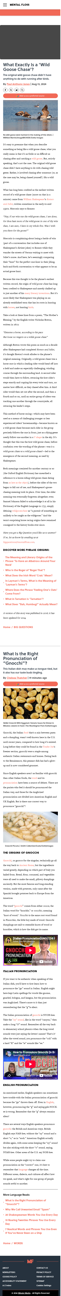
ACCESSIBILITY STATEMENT (14, 1281)
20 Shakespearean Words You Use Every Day (31, 1214)
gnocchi (18, 905)
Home (6, 627)
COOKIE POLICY (10, 1276)
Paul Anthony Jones (18, 84)
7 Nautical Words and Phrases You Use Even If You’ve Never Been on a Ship (31, 1231)
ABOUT (6, 1267)
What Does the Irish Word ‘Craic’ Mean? (29, 575)
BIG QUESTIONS (23, 627)
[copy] (22, 90)
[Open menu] (5, 5)
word (35, 778)
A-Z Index (7, 1285)
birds (30, 307)
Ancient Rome (26, 865)
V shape (38, 437)
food (26, 732)
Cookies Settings (43, 1285)
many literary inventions (37, 293)
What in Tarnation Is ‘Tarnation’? (24, 599)
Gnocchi (7, 860)
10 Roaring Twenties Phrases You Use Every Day (30, 1222)
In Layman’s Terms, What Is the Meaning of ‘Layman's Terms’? (30, 582)
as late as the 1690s (18, 482)
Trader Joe (48, 746)
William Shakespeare (33, 199)
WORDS (18, 1243)
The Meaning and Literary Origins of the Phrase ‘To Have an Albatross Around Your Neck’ (30, 561)
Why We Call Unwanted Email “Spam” (27, 1209)
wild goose (37, 158)
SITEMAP (40, 1281)
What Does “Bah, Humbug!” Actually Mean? (31, 604)
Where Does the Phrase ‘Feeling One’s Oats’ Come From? (31, 591)
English (50, 1102)
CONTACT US (42, 1267)
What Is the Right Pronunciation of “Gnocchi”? (25, 1202)
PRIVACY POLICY (43, 1272)
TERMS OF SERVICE (45, 1276)
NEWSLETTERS (9, 1272)
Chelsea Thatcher (17, 678)
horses (11, 307)
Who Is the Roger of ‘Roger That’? (25, 570)
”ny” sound (18, 1019)
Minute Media (24, 1293)
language (23, 1169)
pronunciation (10, 782)
